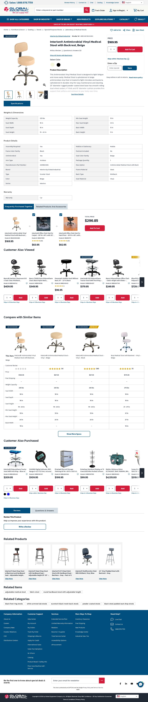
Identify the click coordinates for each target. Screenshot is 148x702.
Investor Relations (10, 632)
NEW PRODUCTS (84, 19)
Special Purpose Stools (53, 29)
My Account (32, 623)
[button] (132, 2)
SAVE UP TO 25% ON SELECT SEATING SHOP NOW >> (74, 25)
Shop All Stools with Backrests (61, 55)
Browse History (70, 3)
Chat (91, 3)
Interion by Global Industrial (60, 36)
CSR (5, 636)
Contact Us (82, 3)
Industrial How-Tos (82, 636)
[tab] (17, 103)
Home (6, 29)
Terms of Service (98, 687)
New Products (80, 627)
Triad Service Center (58, 636)
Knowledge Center (112, 3)
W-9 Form (31, 653)
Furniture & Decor (18, 29)
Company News (9, 627)
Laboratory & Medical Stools (75, 29)
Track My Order (33, 632)
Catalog (99, 3)
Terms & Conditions (69, 699)
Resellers (54, 627)
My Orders (31, 627)
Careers (6, 623)
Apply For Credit (33, 640)
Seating (31, 29)
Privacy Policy (87, 687)
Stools (39, 29)
